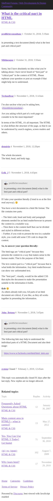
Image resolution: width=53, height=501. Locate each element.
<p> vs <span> (9, 450)
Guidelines (28, 481)
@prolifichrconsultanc (12, 108)
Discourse (18, 493)
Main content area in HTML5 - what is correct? (12, 421)
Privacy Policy (27, 486)
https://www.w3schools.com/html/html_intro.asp (26, 353)
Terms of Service (9, 486)
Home (4, 481)
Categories (15, 481)
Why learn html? (10, 462)
